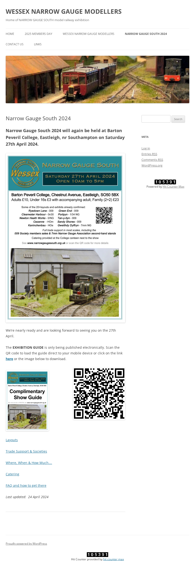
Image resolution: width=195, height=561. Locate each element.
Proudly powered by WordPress (26, 544)
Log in (145, 148)
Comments (152, 160)
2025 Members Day (38, 34)
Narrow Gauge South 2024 (146, 34)
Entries (149, 154)
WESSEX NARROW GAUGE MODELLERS (64, 11)
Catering (12, 474)
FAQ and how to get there (26, 485)
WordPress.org (151, 165)
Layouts (12, 440)
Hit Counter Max (173, 186)
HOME (10, 34)
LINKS (38, 44)
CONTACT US (15, 44)
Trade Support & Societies (26, 451)
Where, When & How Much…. (29, 462)
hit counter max (113, 559)
